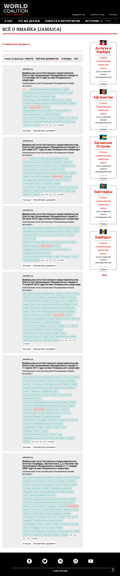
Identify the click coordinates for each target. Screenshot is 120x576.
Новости (29, 58)
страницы (66, 58)
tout (76, 58)
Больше (27, 130)
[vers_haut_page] (112, 570)
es (50, 125)
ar (42, 125)
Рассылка (113, 14)
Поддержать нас (78, 14)
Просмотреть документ (44, 130)
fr (54, 125)
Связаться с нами (97, 14)
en (46, 125)
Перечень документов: (47, 58)
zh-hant (60, 125)
